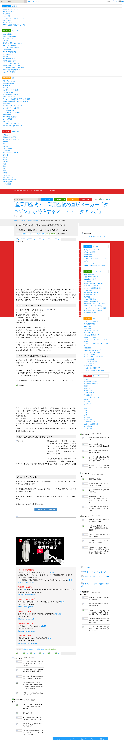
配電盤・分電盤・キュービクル (12, 43)
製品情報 (14, 6)
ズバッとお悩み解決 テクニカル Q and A (15, 101)
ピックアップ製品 (8, 11)
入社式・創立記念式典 (9, 179)
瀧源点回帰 (6, 103)
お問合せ (92, 739)
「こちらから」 (50, 572)
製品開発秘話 (7, 14)
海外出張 (5, 144)
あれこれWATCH (8, 121)
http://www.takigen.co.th (26, 631)
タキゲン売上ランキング (10, 153)
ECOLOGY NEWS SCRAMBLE (12, 112)
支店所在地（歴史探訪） (10, 117)
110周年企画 (6, 150)
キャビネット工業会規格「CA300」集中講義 (16, 99)
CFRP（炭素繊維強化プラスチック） (14, 25)
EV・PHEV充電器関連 (9, 52)
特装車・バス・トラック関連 (12, 65)
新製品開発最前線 (8, 83)
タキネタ (5, 161)
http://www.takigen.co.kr (26, 619)
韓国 (4, 164)
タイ (4, 168)
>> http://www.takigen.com (27, 595)
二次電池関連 (7, 49)
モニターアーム (7, 22)
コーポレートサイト (62, 739)
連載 (13, 78)
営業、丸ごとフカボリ (9, 81)
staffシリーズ (7, 20)
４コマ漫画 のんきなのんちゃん (12, 126)
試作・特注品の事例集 (9, 36)
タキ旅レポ (6, 159)
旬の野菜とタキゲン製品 (10, 90)
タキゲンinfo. (16, 131)
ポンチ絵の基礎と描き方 (10, 94)
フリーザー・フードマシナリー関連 (14, 67)
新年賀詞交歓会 (7, 182)
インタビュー (7, 175)
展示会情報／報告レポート (11, 139)
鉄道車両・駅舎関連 (9, 72)
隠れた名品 (6, 88)
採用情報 (5, 173)
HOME (15, 220)
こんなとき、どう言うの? (11, 123)
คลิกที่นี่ (43, 626)
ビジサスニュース (8, 110)
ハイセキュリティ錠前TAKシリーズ (13, 18)
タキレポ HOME (33, 1)
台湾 (4, 170)
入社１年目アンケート (9, 177)
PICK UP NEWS (8, 92)
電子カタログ (103, 739)
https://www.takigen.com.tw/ (27, 643)
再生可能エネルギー (9, 54)
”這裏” (49, 638)
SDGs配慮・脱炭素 (9, 38)
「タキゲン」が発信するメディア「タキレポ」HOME (31, 738)
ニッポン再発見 (7, 119)
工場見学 (5, 141)
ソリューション (16, 31)
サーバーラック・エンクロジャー (13, 63)
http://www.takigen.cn (25, 607)
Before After (6, 85)
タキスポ (5, 157)
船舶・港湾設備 (7, 34)
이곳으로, (58, 614)
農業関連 (5, 56)
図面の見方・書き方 (9, 96)
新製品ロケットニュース (10, 9)
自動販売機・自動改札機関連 (12, 70)
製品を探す (84, 739)
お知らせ (5, 135)
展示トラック (7, 155)
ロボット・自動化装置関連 (11, 47)
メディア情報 (7, 184)
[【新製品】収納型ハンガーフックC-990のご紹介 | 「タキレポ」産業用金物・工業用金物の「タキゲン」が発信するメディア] (51, 653)
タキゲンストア (74, 739)
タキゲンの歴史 (7, 148)
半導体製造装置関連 (9, 58)
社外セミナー (7, 146)
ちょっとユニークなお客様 (11, 108)
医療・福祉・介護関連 (9, 45)
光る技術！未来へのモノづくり (12, 105)
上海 (4, 166)
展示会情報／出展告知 (9, 137)
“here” (24, 589)
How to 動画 (6, 16)
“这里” (62, 602)
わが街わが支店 (7, 114)
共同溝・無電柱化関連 (9, 61)
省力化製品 (6, 41)
